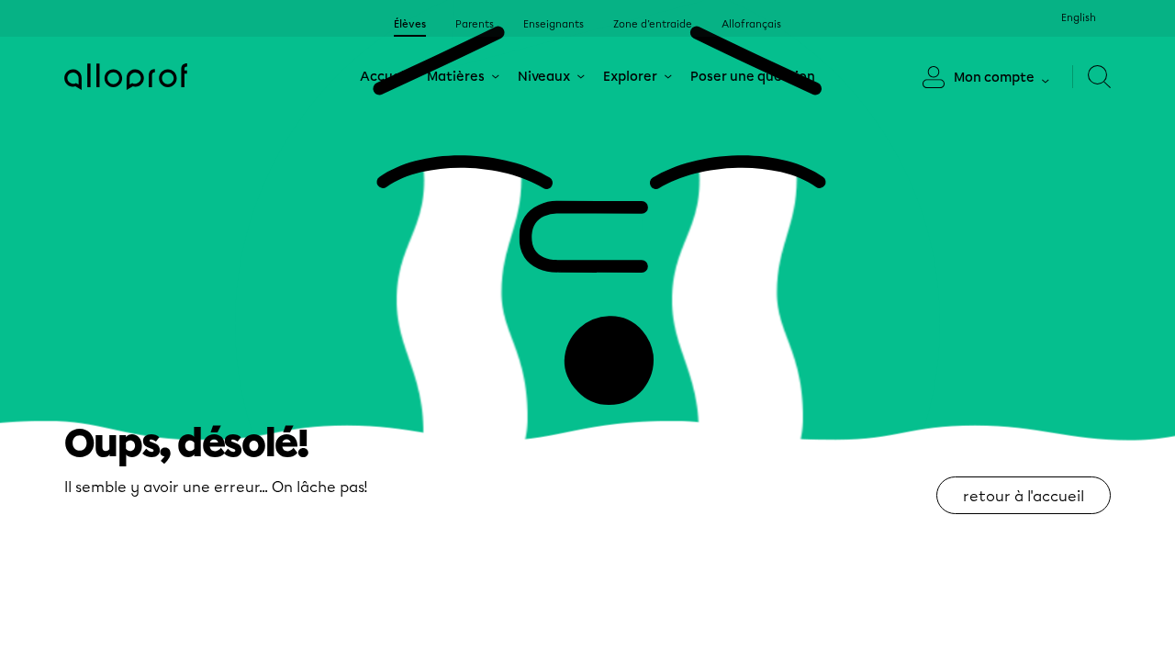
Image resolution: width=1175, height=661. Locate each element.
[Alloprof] (125, 76)
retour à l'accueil (1023, 496)
